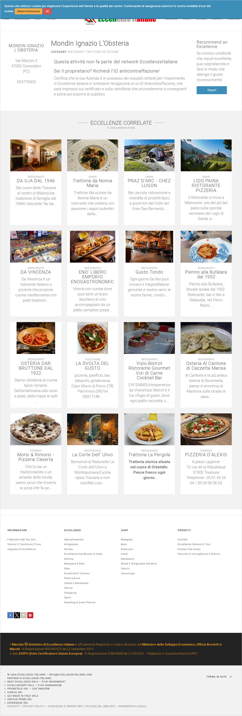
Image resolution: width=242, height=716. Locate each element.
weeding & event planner (80, 602)
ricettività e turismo (77, 573)
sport (67, 597)
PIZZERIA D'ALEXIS (206, 454)
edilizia (69, 558)
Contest (183, 539)
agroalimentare (74, 539)
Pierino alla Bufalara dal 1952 (206, 274)
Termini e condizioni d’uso (24, 544)
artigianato (71, 544)
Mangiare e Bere (74, 563)
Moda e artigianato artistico (139, 563)
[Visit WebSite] (26, 87)
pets (67, 568)
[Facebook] (30, 87)
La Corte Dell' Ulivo (92, 454)
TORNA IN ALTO (217, 676)
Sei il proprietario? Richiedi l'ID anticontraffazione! (107, 71)
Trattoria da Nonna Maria (92, 183)
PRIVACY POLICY (33, 706)
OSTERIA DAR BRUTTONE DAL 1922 (36, 368)
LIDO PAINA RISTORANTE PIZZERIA (206, 185)
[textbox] (149, 469)
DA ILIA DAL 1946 (36, 180)
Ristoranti (127, 549)
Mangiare (127, 539)
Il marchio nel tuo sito (21, 539)
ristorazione (72, 578)
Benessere (127, 558)
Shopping (70, 592)
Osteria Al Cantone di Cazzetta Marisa (206, 366)
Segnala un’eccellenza (21, 549)
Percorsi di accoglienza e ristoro (199, 553)
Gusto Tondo (149, 272)
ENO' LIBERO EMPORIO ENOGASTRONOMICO (92, 277)
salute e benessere (76, 583)
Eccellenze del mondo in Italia (83, 553)
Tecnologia (128, 573)
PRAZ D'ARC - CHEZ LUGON (149, 183)
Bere (124, 544)
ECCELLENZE (72, 530)
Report (211, 90)
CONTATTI (13, 706)
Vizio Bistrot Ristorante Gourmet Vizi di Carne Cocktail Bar (149, 370)
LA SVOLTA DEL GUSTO (92, 366)
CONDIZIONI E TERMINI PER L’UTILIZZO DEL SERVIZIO (81, 706)
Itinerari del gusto (189, 549)
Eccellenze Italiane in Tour (194, 544)
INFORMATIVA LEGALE (132, 706)
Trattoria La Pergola (149, 454)
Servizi (125, 568)
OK (47, 11)
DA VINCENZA (36, 272)
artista (68, 549)
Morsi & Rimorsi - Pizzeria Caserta (35, 457)
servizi (68, 587)
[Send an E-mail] (22, 87)
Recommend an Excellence (212, 44)
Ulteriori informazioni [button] (28, 11)
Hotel (124, 553)
